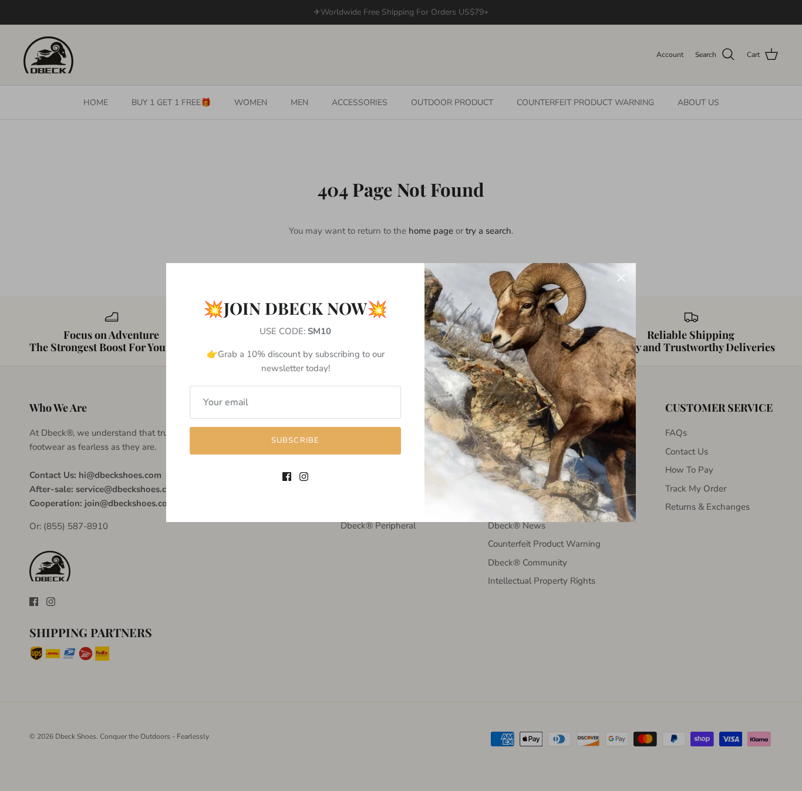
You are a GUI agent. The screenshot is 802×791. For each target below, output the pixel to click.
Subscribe (295, 440)
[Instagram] (303, 476)
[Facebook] (286, 476)
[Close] (621, 278)
